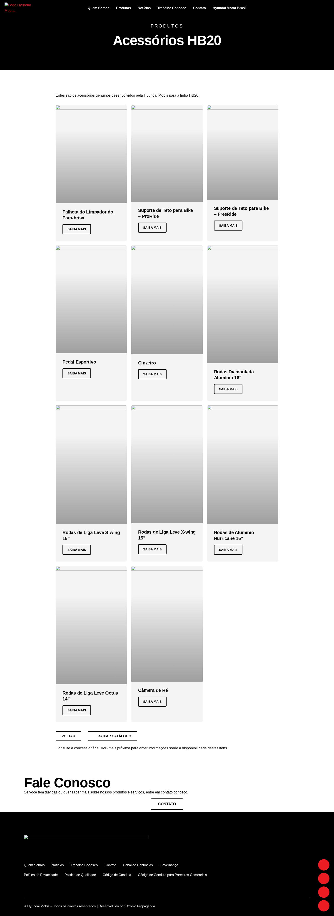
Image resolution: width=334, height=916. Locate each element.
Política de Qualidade (80, 875)
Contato (199, 8)
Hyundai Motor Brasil (230, 8)
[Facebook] (323, 865)
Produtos (123, 8)
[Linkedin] (323, 905)
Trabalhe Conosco (171, 8)
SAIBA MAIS (76, 229)
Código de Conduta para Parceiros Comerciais (172, 875)
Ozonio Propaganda (140, 906)
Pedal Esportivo (79, 361)
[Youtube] (323, 892)
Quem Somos (98, 8)
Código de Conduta (117, 875)
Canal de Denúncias (138, 865)
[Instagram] (323, 878)
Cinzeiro (147, 362)
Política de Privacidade (41, 875)
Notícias (144, 8)
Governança (169, 865)
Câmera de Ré (153, 690)
